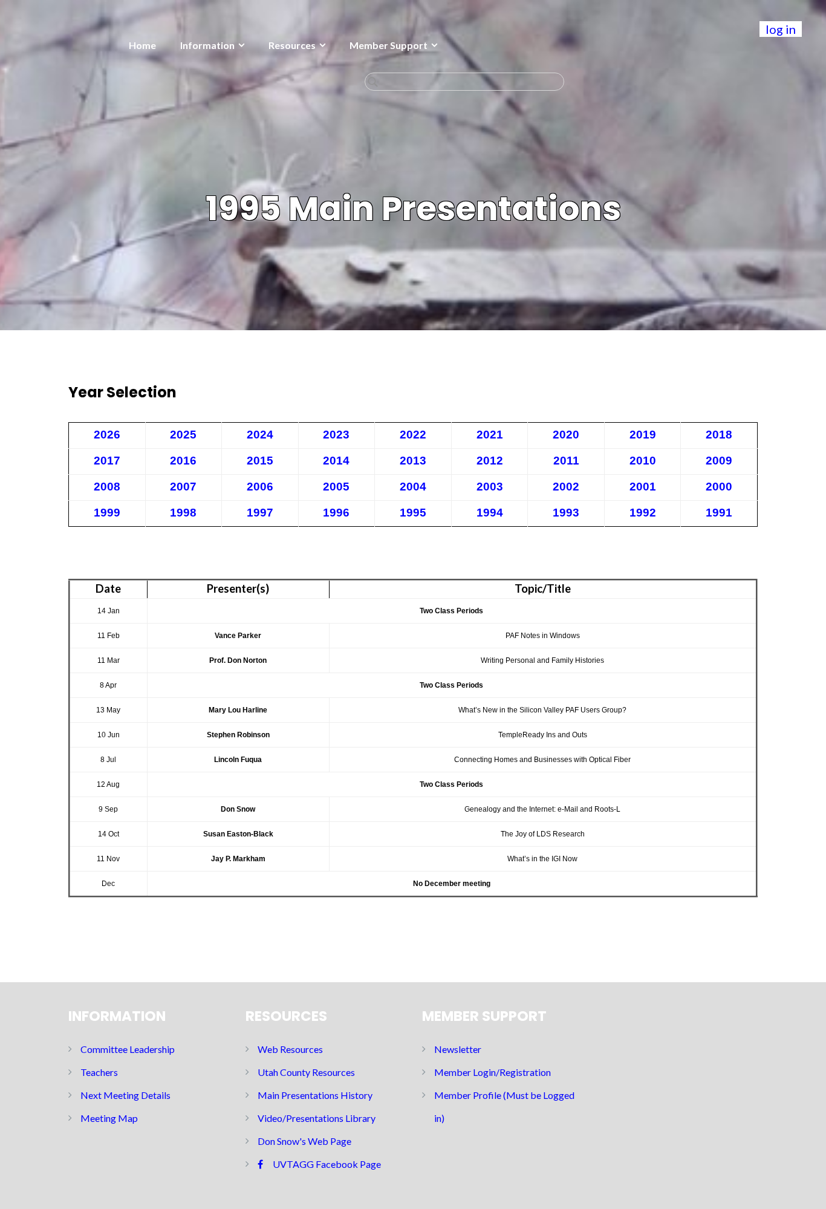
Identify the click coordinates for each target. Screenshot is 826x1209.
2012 (489, 460)
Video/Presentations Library (317, 1118)
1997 (260, 512)
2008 (107, 486)
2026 (107, 434)
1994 (489, 512)
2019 (642, 434)
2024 (260, 434)
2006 (260, 486)
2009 (719, 460)
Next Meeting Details (125, 1095)
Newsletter (457, 1049)
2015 (260, 460)
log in (781, 29)
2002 (566, 486)
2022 (413, 434)
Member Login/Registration (492, 1072)
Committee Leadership (127, 1049)
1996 (336, 512)
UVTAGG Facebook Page (327, 1164)
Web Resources (290, 1049)
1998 (183, 512)
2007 (183, 486)
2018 (719, 434)
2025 (183, 434)
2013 (413, 460)
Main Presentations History (315, 1095)
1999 (107, 512)
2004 (413, 486)
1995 (413, 512)
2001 (642, 486)
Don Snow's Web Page (304, 1141)
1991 (719, 512)
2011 (566, 460)
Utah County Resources (306, 1072)
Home (142, 45)
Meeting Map (109, 1118)
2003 (489, 486)
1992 (642, 512)
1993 (566, 512)
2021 (489, 434)
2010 (642, 460)
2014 (336, 460)
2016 (183, 460)
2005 (336, 486)
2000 (719, 486)
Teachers (99, 1072)
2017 (107, 460)
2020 (566, 434)
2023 (336, 434)
